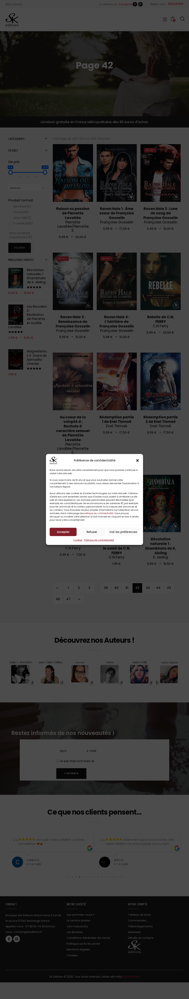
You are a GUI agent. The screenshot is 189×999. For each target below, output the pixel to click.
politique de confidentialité (98, 513)
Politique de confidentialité (99, 540)
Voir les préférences (123, 532)
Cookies (77, 540)
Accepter (63, 532)
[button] (137, 460)
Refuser (92, 532)
